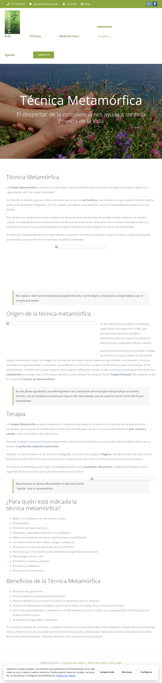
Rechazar (127, 672)
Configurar (146, 672)
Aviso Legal (115, 662)
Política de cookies (97, 662)
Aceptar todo (107, 672)
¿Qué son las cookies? (73, 662)
